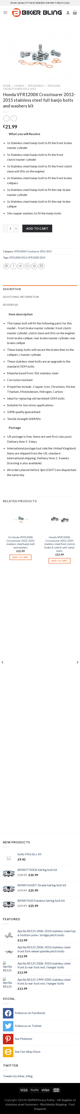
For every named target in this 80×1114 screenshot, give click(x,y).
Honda (19, 85)
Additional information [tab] (21, 296)
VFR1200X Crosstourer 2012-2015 (31, 87)
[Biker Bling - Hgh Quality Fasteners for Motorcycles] (36, 12)
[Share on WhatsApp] (6, 266)
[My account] (68, 12)
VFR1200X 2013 (18, 257)
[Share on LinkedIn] (41, 266)
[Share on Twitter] (20, 266)
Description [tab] (12, 289)
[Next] (77, 670)
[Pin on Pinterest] (34, 266)
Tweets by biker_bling (18, 1076)
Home (7, 85)
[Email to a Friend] (27, 266)
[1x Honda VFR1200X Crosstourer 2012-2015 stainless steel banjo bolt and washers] (20, 520)
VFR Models (36, 85)
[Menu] (5, 12)
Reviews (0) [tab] (10, 304)
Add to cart (37, 228)
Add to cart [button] (20, 557)
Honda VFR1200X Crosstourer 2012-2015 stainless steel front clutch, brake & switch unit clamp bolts (59, 544)
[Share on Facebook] (13, 266)
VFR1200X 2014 (36, 257)
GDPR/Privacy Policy (41, 1100)
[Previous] (3, 670)
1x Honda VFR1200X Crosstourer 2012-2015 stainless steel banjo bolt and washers (20, 542)
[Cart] (75, 12)
